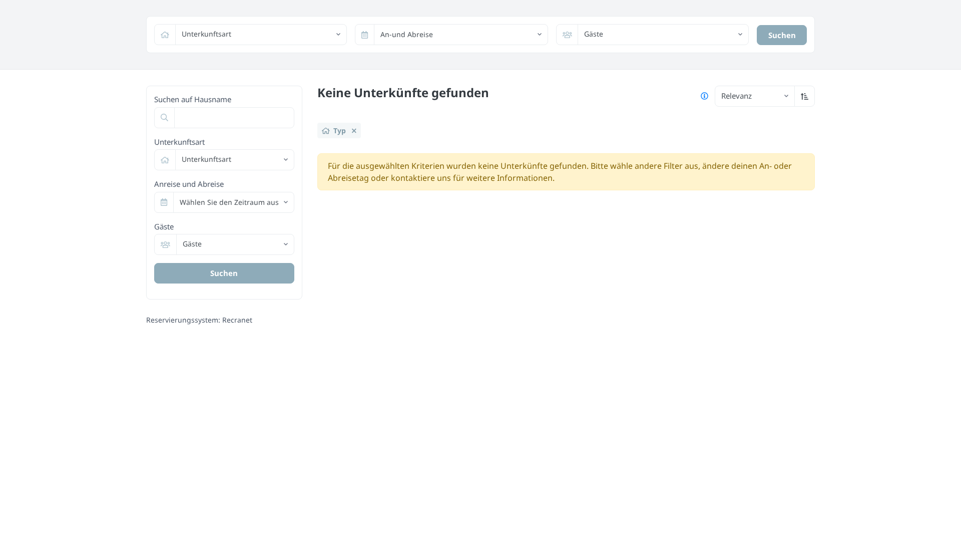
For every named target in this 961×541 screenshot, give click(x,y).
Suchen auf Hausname (192, 99)
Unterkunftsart (179, 142)
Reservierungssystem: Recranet (199, 320)
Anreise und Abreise (189, 184)
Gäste (164, 226)
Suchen (782, 35)
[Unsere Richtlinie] (704, 96)
